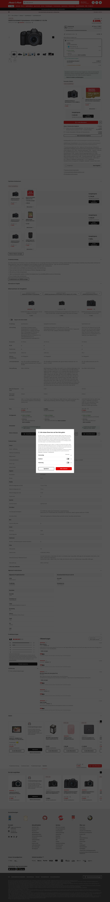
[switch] (67, 459)
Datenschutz (40, 452)
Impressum (45, 452)
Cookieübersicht (51, 452)
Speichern (46, 468)
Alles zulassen (63, 468)
